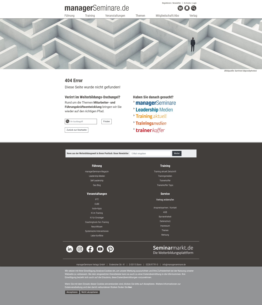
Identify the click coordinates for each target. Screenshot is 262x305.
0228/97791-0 (152, 264)
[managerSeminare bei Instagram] (80, 249)
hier (130, 287)
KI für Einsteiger (97, 217)
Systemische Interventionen (97, 231)
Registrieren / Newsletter (171, 3)
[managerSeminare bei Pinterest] (110, 249)
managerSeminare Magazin (97, 171)
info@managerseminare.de (174, 264)
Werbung (165, 235)
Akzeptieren (72, 292)
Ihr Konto (190, 3)
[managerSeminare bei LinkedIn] (70, 249)
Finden (106, 121)
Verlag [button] (193, 15)
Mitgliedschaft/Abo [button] (167, 15)
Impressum (165, 226)
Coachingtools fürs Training (97, 222)
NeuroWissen (96, 226)
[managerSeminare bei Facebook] (90, 249)
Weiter (177, 153)
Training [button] (90, 15)
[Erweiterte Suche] (100, 122)
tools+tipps (97, 208)
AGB (165, 212)
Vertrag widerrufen (165, 199)
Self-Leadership (96, 180)
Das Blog (97, 185)
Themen (165, 230)
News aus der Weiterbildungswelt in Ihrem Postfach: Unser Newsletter (98, 153)
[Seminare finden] (173, 250)
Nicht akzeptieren (89, 292)
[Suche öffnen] (194, 8)
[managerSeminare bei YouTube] (100, 249)
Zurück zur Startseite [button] (77, 130)
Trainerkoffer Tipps (165, 185)
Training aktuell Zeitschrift (165, 171)
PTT (97, 199)
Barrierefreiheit (165, 216)
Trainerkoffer (165, 180)
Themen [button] (140, 15)
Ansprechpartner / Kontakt (165, 207)
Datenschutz (165, 221)
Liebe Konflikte (97, 235)
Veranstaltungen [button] (115, 15)
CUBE (97, 204)
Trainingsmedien (165, 176)
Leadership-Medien (97, 176)
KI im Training (97, 213)
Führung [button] (70, 15)
